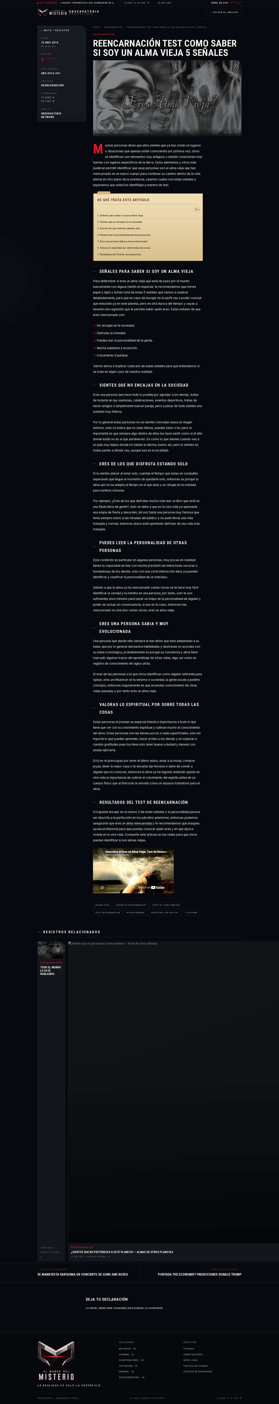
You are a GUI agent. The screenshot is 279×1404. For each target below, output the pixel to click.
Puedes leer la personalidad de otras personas (125, 235)
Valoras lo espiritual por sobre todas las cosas (125, 247)
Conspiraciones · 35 (131, 1360)
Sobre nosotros (193, 1354)
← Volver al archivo (224, 12)
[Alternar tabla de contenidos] (195, 209)
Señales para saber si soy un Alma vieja (121, 215)
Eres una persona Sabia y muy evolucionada (124, 241)
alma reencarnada (139, 823)
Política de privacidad (198, 1371)
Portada (189, 1348)
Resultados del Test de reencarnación (120, 254)
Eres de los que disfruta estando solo (120, 228)
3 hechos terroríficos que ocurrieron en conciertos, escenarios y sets (87, 3)
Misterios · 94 (127, 1348)
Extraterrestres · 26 (132, 1377)
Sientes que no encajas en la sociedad (121, 222)
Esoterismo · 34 (128, 1366)
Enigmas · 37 (126, 1354)
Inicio (96, 27)
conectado (120, 1308)
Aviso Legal (191, 1360)
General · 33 (126, 1371)
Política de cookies (196, 1366)
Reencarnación (52, 85)
